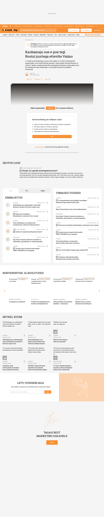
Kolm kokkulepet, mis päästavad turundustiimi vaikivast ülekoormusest (36, 341)
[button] (27, 392)
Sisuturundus (62, 35)
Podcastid (23, 35)
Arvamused (16, 237)
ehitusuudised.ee (90, 26)
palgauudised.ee (38, 26)
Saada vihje (71, 35)
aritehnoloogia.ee (58, 26)
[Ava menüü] (10, 26)
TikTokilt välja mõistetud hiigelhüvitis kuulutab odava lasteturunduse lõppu (37, 367)
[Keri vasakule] (4, 291)
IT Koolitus (34, 299)
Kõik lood (11, 35)
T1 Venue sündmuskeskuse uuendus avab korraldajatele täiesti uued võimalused (62, 367)
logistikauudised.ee (79, 26)
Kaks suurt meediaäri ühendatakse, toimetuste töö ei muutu (78, 225)
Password (50, 35)
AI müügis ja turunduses (17, 302)
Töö (55, 35)
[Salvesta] (47, 203)
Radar (78, 35)
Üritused (35, 35)
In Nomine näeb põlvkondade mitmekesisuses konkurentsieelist (11, 367)
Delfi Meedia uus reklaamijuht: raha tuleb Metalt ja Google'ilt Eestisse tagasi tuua (13, 341)
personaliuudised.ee (28, 26)
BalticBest (43, 35)
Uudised (15, 202)
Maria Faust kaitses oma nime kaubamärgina (71, 209)
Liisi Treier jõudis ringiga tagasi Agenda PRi (73, 250)
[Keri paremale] (99, 291)
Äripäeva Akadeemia (15, 299)
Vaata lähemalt (39, 147)
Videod (30, 35)
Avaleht (5, 35)
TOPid (17, 35)
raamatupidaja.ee (48, 26)
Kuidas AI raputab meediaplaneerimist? (40, 170)
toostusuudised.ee (68, 26)
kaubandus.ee (17, 26)
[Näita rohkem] (97, 26)
